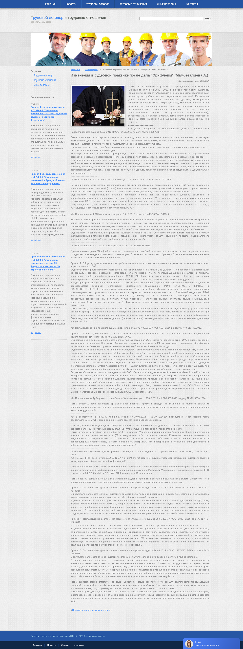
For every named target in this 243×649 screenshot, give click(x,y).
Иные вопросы (166, 4)
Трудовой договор (97, 4)
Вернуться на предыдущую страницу (92, 610)
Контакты (192, 4)
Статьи (65, 645)
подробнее (36, 157)
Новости (71, 4)
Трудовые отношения (133, 4)
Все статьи (75, 70)
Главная (50, 4)
